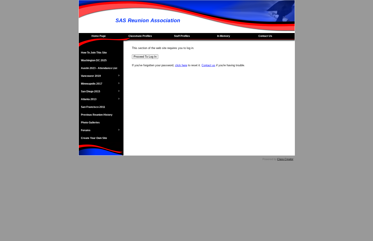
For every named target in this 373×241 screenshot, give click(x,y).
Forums (84, 130)
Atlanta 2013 (87, 99)
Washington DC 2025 (94, 60)
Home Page (99, 36)
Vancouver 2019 (90, 76)
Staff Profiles (182, 36)
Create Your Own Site (94, 138)
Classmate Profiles (140, 36)
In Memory (223, 36)
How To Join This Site (94, 52)
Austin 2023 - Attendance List (99, 68)
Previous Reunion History (96, 114)
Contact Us (265, 36)
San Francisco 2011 (93, 107)
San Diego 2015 (89, 91)
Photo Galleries (90, 122)
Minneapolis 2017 (90, 84)
